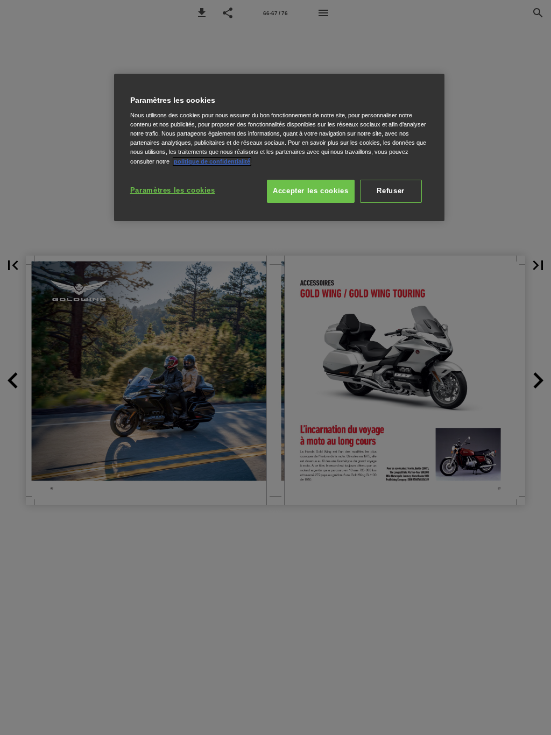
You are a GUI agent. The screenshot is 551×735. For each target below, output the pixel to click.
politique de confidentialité (212, 161)
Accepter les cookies (311, 191)
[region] (279, 148)
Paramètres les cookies (172, 190)
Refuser (390, 191)
